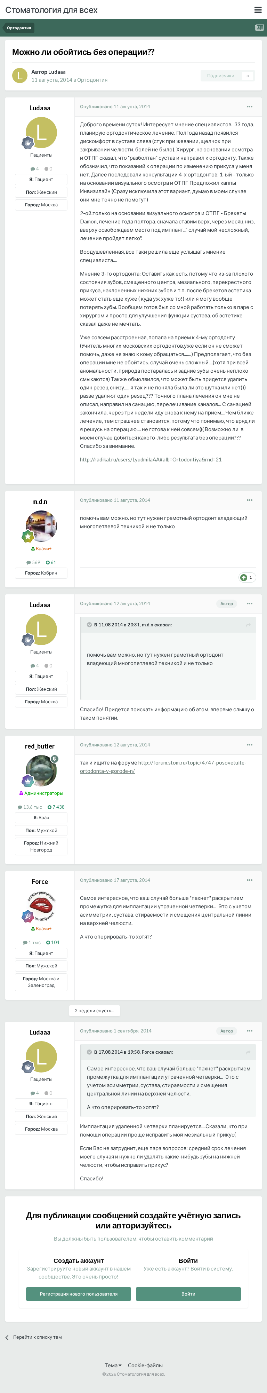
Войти (188, 1294)
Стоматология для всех (51, 10)
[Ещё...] (250, 107)
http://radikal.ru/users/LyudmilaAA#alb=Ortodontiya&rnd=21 (151, 459)
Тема (112, 1365)
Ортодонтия (92, 80)
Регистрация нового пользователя (79, 1294)
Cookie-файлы (145, 1365)
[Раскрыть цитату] (90, 624)
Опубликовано (115, 106)
